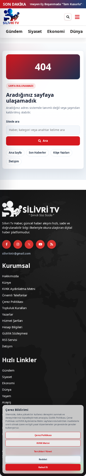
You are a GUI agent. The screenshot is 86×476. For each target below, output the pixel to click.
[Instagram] (17, 244)
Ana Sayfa (15, 152)
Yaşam (6, 396)
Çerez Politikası (12, 302)
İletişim (14, 161)
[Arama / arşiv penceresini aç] (68, 17)
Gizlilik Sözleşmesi (15, 333)
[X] (29, 244)
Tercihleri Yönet (43, 451)
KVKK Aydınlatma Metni (18, 289)
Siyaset (35, 31)
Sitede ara (12, 121)
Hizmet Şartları (12, 320)
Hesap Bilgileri (12, 327)
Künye (6, 282)
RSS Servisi (9, 340)
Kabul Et (43, 467)
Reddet (43, 459)
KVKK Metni (43, 443)
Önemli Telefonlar (14, 295)
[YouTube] (40, 244)
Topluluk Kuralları (14, 308)
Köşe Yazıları (61, 152)
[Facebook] (6, 244)
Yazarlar (7, 314)
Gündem (14, 31)
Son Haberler (37, 152)
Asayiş (6, 402)
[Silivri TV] (11, 17)
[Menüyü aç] (77, 17)
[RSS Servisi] (51, 244)
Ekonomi (56, 31)
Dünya (76, 31)
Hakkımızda (10, 276)
